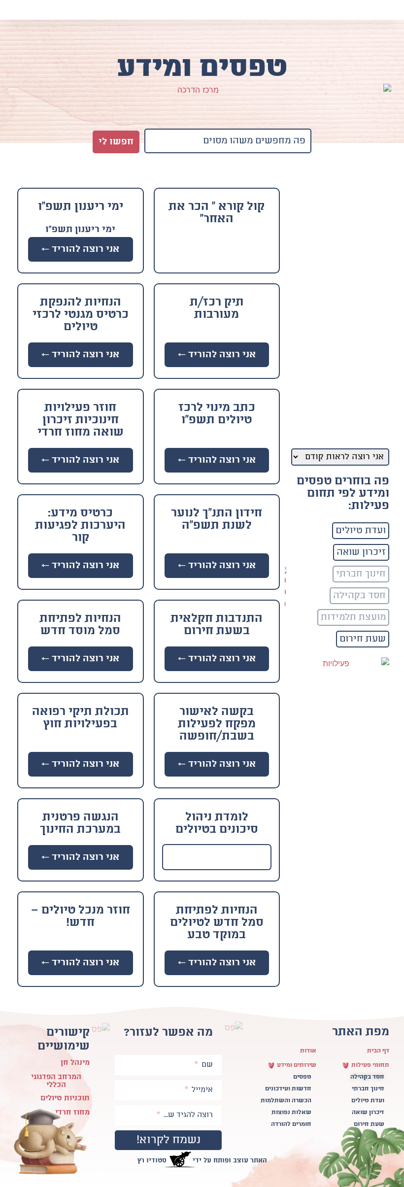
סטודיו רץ (152, 1160)
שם (206, 1065)
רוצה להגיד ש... (187, 1115)
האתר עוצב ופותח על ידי (230, 1160)
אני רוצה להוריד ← (80, 249)
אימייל (201, 1090)
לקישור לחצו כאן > (217, 856)
